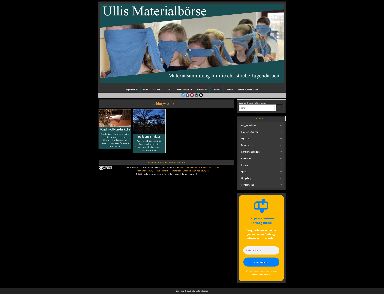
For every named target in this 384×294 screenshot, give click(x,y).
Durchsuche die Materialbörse (252, 103)
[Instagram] (196, 95)
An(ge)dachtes (132, 89)
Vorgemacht (202, 89)
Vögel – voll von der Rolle (115, 129)
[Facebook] (187, 95)
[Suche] (280, 108)
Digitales (156, 89)
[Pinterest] (192, 95)
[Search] (201, 95)
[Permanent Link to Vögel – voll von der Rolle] (115, 118)
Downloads (216, 89)
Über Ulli (229, 89)
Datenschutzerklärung (248, 89)
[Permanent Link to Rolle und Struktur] (149, 121)
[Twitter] (183, 95)
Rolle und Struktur (149, 136)
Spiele (145, 89)
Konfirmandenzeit (184, 89)
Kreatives (168, 89)
